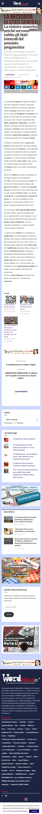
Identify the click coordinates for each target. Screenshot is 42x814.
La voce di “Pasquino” (24, 750)
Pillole (36, 757)
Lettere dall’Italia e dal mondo (18, 753)
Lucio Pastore (10, 75)
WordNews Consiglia (22, 771)
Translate (20, 423)
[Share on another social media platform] (21, 91)
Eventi (4, 736)
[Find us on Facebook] (2, 796)
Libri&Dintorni (6, 757)
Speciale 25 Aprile (7, 764)
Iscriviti (9, 614)
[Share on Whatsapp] (23, 87)
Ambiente (23, 722)
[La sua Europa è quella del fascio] (11, 300)
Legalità (4, 753)
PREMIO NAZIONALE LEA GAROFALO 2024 (15, 781)
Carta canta (11, 729)
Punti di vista (6, 760)
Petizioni (28, 757)
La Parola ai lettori (32, 746)
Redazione (5, 784)
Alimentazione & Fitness (9, 722)
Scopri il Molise (23, 760)
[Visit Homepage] (21, 3)
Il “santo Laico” (32, 739)
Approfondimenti (7, 725)
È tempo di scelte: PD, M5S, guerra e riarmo (26, 306)
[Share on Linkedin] (17, 87)
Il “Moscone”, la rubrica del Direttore (13, 739)
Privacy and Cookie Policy (18, 811)
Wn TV (12, 771)
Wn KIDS (4, 771)
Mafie (14, 757)
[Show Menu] (3, 3)
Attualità (22, 725)
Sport (31, 764)
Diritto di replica (19, 732)
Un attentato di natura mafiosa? (24, 439)
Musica (21, 757)
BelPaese (31, 725)
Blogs (33, 771)
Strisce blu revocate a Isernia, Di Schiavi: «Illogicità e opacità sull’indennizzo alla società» (26, 542)
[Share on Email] (35, 87)
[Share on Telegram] (29, 87)
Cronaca (20, 729)
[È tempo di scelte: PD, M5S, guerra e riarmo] (27, 300)
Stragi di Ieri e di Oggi (8, 767)
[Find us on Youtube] (6, 796)
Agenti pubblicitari (7, 774)
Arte (16, 725)
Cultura (34, 729)
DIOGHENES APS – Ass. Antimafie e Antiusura (17, 777)
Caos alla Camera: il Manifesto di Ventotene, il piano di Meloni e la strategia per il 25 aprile (11, 331)
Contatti (31, 774)
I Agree (34, 811)
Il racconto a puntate (19, 743)
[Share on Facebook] (6, 87)
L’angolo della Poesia (8, 746)
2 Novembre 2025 (23, 75)
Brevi (3, 729)
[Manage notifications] (26, 799)
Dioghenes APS (7, 732)
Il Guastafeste (6, 743)
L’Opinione (20, 746)
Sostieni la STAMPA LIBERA (20, 784)
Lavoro (35, 750)
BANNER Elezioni (21, 774)
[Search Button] (39, 3)
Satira (14, 760)
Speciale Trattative (22, 764)
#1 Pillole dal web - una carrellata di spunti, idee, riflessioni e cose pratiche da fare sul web (25, 456)
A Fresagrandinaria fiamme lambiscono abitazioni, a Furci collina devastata (23, 447)
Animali (30, 722)
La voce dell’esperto (8, 750)
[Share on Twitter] (12, 87)
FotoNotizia (11, 736)
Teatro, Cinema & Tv (24, 767)
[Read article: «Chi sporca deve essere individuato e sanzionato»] (8, 531)
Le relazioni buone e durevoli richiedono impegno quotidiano (24, 464)
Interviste (32, 743)
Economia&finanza (32, 732)
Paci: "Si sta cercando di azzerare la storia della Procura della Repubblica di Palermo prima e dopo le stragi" (25, 474)
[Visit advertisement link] (21, 10)
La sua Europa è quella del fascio (9, 305)
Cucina (27, 729)
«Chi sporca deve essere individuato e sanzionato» (25, 530)
